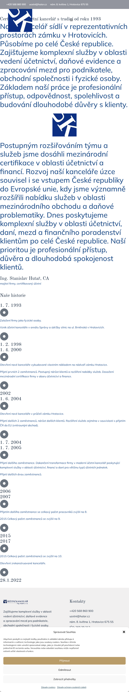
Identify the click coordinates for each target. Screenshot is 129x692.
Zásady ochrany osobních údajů (71, 687)
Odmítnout (64, 669)
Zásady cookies (48, 687)
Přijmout (64, 660)
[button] (124, 632)
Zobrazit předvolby (64, 679)
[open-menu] (71, 20)
